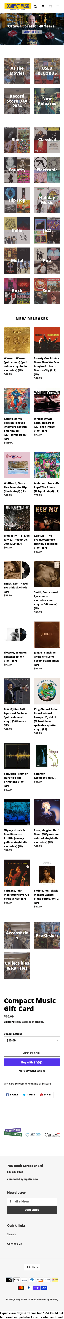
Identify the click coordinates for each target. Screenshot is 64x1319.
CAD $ (31, 1267)
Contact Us (14, 1243)
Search (11, 1234)
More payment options (32, 1070)
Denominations (13, 1033)
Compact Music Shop (25, 1299)
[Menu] (58, 6)
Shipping (9, 1021)
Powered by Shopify (47, 1299)
